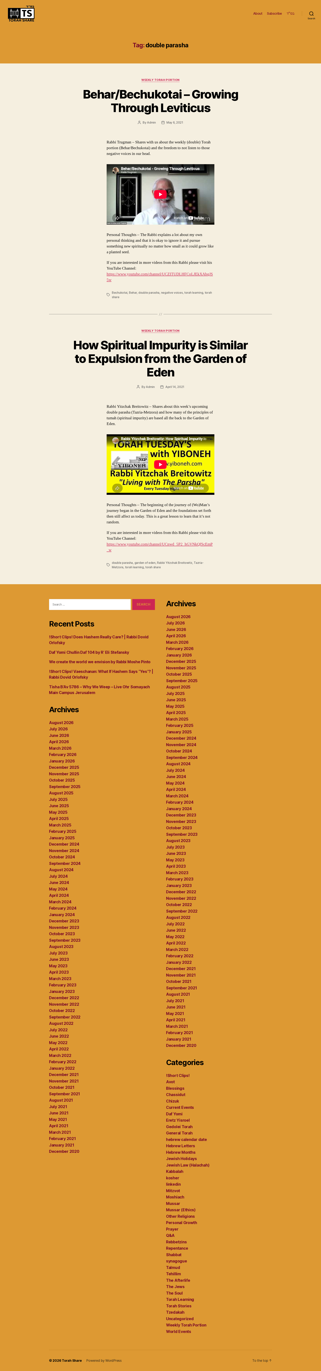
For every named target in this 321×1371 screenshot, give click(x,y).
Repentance (177, 1248)
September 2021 (64, 1094)
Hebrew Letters (180, 1146)
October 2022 (62, 1010)
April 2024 (59, 895)
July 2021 (58, 1106)
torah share (153, 567)
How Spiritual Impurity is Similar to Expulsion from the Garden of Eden (160, 358)
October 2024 (62, 857)
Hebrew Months (181, 1152)
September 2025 (64, 786)
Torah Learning (180, 1299)
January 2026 (62, 761)
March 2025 (60, 825)
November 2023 (64, 927)
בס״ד (290, 13)
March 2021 (60, 1132)
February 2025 (62, 831)
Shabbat (173, 1254)
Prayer (172, 1229)
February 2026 (63, 754)
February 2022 (62, 1062)
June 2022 (59, 1036)
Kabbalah (174, 1171)
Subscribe (274, 13)
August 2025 (61, 793)
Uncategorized (180, 1318)
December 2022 (64, 998)
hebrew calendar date (186, 1139)
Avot (170, 1082)
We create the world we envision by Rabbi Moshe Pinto (99, 662)
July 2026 (58, 729)
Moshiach (175, 1197)
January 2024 (62, 914)
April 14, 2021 (174, 387)
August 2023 (61, 946)
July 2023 (58, 953)
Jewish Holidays (181, 1158)
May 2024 (58, 889)
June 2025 (59, 805)
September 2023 (64, 940)
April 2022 (59, 1049)
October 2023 (62, 934)
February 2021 (62, 1138)
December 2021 (64, 1074)
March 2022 (60, 1055)
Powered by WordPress (104, 1360)
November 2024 (64, 850)
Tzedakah (175, 1312)
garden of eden (144, 563)
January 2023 (62, 991)
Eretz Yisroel (178, 1120)
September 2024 (65, 863)
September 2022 (64, 1017)
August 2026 (61, 722)
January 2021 (61, 1145)
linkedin (173, 1184)
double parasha (148, 292)
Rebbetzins (176, 1242)
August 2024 (61, 869)
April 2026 (59, 741)
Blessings (175, 1088)
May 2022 (58, 1042)
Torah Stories (179, 1306)
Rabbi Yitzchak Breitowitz (174, 563)
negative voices (172, 292)
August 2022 (61, 1023)
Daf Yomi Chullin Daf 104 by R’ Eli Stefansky (89, 652)
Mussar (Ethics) (181, 1210)
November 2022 (64, 1004)
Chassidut (175, 1094)
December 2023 (64, 921)
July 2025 (58, 799)
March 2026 (60, 748)
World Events (178, 1331)
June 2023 (59, 959)
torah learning (193, 292)
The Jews (175, 1286)
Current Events (180, 1107)
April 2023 (59, 972)
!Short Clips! (178, 1075)
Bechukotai (119, 292)
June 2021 (59, 1113)
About (257, 13)
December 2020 (64, 1151)
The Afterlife (178, 1280)
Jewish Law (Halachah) (187, 1165)
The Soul (174, 1293)
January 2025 (62, 838)
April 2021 (58, 1126)
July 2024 (58, 876)
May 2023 (58, 966)
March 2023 (60, 978)
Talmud (173, 1267)
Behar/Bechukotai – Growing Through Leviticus (160, 101)
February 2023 (62, 985)
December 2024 (64, 844)
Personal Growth (181, 1222)
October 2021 (61, 1087)
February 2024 (63, 908)
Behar (133, 292)
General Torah (179, 1133)
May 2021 (58, 1119)
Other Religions (180, 1216)
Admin (151, 122)
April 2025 (59, 818)
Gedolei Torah (179, 1126)
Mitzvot (173, 1190)
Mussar (173, 1203)
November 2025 (64, 774)
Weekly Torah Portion (160, 80)
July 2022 (58, 1030)
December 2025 (64, 767)
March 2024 (60, 902)
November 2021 (64, 1081)
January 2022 (62, 1068)
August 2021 (61, 1100)
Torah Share (72, 1360)
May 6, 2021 (174, 122)
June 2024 (59, 882)
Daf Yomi (174, 1114)
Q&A (170, 1235)
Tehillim (173, 1274)
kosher (172, 1178)
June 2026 (59, 735)
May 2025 (58, 812)
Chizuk (172, 1101)
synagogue (176, 1261)
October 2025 (62, 780)
